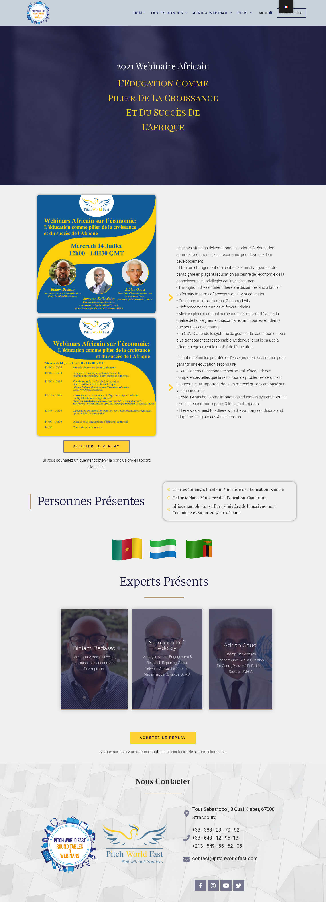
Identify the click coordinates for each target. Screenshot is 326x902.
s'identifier (291, 12)
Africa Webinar (210, 13)
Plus (242, 13)
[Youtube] (226, 885)
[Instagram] (213, 885)
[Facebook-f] (200, 885)
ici (103, 466)
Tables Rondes (167, 13)
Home (139, 13)
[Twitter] (238, 885)
